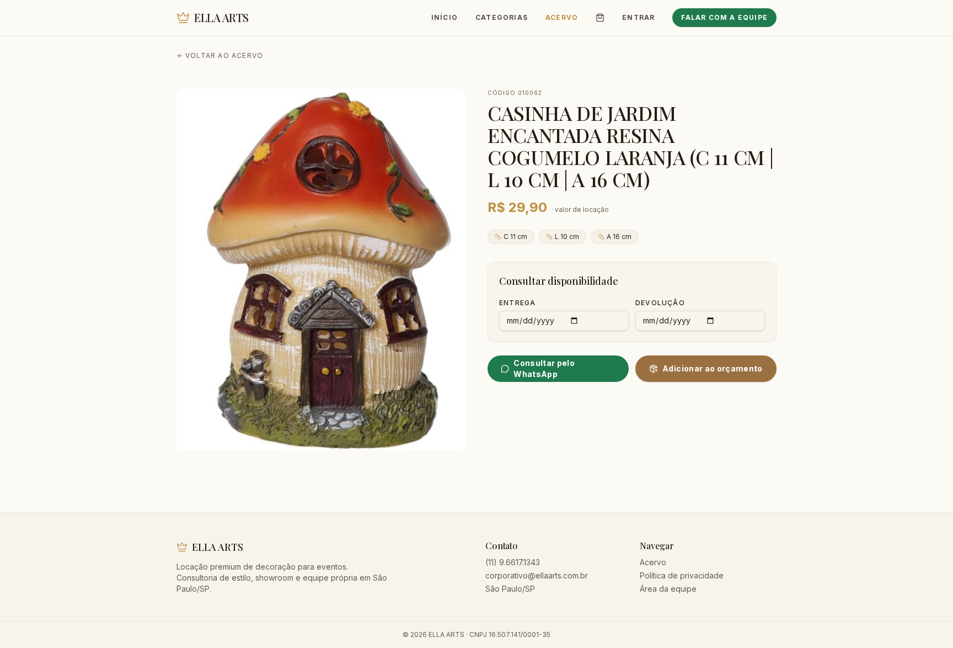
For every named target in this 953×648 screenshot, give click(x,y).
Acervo (561, 17)
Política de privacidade (682, 575)
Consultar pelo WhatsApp (544, 368)
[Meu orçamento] (600, 17)
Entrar (638, 17)
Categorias (501, 17)
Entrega (517, 303)
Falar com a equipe (724, 17)
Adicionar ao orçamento (712, 368)
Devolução (660, 303)
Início (444, 17)
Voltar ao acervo (224, 55)
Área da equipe (668, 588)
